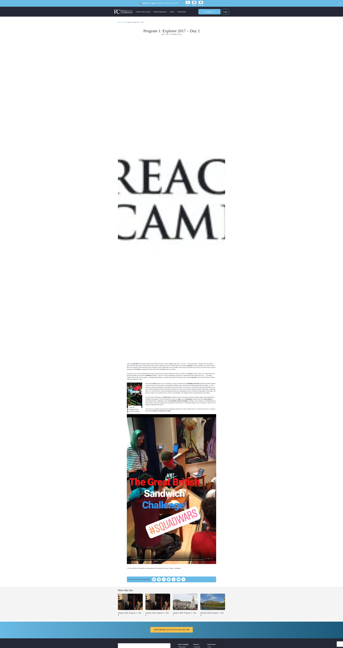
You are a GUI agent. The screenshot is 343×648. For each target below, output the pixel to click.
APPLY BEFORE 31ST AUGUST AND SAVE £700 (171, 630)
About (172, 11)
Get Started (208, 12)
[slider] (170, 559)
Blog (124, 22)
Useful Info (181, 11)
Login (225, 11)
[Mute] (209, 558)
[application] (171, 487)
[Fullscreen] (212, 558)
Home (119, 22)
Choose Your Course (143, 11)
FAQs (209, 647)
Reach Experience (160, 11)
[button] (154, 579)
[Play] (131, 558)
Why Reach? (182, 647)
